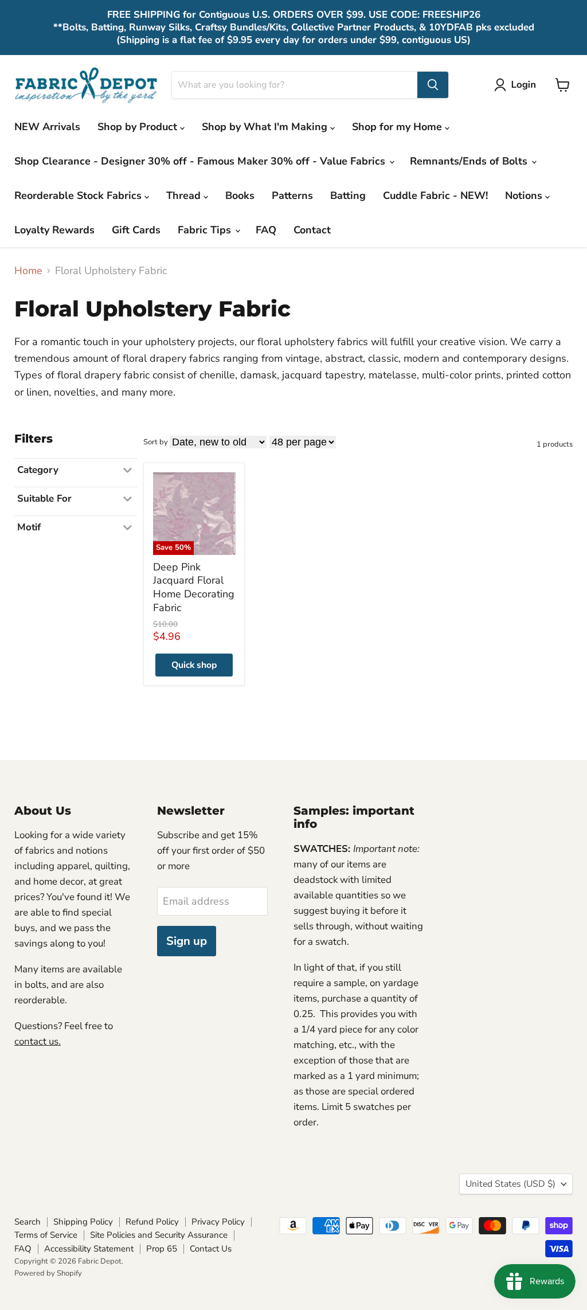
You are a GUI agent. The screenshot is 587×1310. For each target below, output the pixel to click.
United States (510, 1184)
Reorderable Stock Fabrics (79, 195)
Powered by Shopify (48, 1273)
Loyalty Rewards (54, 230)
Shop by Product (138, 127)
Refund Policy (152, 1221)
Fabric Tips (206, 230)
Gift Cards (136, 230)
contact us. (37, 1041)
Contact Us (211, 1248)
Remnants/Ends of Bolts (470, 161)
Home (28, 271)
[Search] (432, 85)
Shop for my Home (398, 127)
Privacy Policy (218, 1221)
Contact (312, 230)
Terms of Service (45, 1235)
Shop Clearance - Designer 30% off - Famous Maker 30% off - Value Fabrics (201, 161)
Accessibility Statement (89, 1248)
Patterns (292, 195)
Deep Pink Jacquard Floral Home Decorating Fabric (193, 587)
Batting (348, 195)
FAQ (266, 230)
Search (27, 1221)
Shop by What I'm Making (266, 127)
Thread (185, 195)
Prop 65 (161, 1248)
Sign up (186, 941)
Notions (525, 195)
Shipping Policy (83, 1221)
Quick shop (194, 665)
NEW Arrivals (47, 127)
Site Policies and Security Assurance (159, 1235)
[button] (517, 85)
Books (240, 195)
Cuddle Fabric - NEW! (435, 195)
